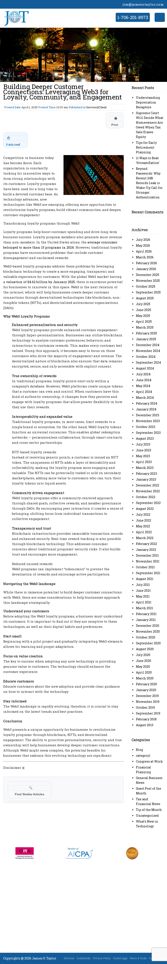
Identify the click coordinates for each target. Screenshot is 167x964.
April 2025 (144, 321)
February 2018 (146, 719)
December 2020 (147, 626)
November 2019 (147, 702)
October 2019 (145, 707)
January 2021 (146, 620)
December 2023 (147, 415)
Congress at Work (149, 761)
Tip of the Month (149, 810)
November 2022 (148, 491)
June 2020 (143, 661)
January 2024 (146, 409)
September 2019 (148, 713)
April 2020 (144, 672)
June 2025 (143, 310)
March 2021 (144, 608)
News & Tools (138, 958)
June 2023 (143, 450)
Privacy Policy (102, 958)
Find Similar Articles (29, 791)
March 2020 (145, 678)
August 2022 (145, 509)
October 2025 (145, 286)
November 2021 (147, 561)
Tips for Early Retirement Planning (146, 147)
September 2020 (148, 643)
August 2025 (145, 298)
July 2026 (143, 240)
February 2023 (146, 473)
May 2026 (143, 245)
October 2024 (145, 357)
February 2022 (146, 544)
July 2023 (143, 444)
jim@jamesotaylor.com (143, 4)
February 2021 (146, 614)
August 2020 (145, 649)
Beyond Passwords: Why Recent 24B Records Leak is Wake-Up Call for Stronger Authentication (149, 183)
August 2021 (144, 579)
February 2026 (146, 263)
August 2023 (145, 438)
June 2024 (143, 380)
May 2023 (143, 456)
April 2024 (144, 392)
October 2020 (145, 637)
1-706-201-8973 (132, 17)
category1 (143, 755)
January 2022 (146, 550)
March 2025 (145, 327)
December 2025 (147, 275)
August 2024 (145, 368)
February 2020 (146, 684)
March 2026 (145, 257)
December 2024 (147, 345)
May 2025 (143, 316)
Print (114, 121)
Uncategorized (147, 815)
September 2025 (148, 292)
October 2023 (145, 427)
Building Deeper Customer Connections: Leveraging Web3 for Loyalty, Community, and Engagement (62, 91)
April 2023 (144, 462)
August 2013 (144, 725)
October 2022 (145, 497)
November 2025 (148, 281)
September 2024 (148, 362)
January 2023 (146, 479)
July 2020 (143, 655)
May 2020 (143, 666)
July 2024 (143, 374)
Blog (139, 750)
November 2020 (148, 631)
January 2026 (146, 269)
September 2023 (148, 433)
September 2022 (148, 503)
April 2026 (144, 251)
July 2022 (143, 514)
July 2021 (143, 585)
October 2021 (145, 567)
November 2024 (148, 351)
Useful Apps (120, 958)
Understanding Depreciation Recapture (148, 102)
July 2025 (143, 304)
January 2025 (146, 339)
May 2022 (143, 526)
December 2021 (147, 555)
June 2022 (143, 520)
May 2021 (143, 596)
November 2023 (148, 421)
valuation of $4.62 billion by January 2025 (40, 282)
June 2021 (143, 590)
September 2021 (148, 573)
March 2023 (145, 468)
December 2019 (147, 696)
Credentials (84, 958)
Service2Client (96, 107)
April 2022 (144, 532)
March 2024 (145, 397)
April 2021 (143, 602)
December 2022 (147, 485)
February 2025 (146, 333)
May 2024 (143, 386)
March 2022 (145, 538)
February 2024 (146, 403)
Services (69, 958)
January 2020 (146, 690)
